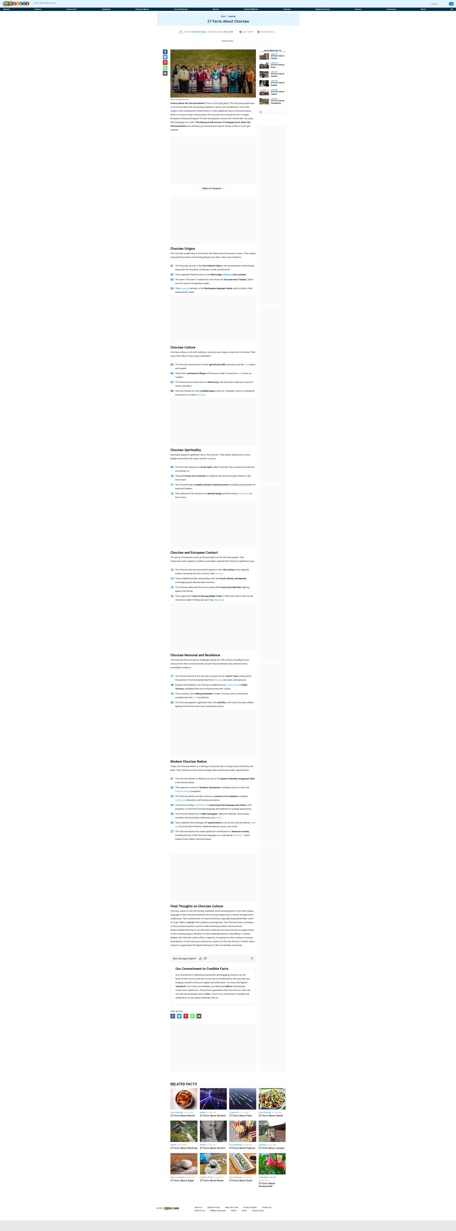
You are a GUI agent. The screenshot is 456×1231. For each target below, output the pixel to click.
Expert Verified (247, 32)
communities (232, 685)
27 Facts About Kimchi (182, 1115)
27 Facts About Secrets (212, 1148)
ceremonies (244, 493)
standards (181, 986)
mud (239, 373)
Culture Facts (227, 41)
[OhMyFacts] (16, 4)
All (452, 9)
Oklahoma (218, 600)
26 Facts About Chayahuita (277, 101)
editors (228, 986)
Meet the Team (231, 1207)
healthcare (180, 800)
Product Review (250, 1207)
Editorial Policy (213, 1207)
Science (358, 9)
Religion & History (323, 9)
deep (225, 352)
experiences (224, 937)
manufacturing (182, 791)
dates (216, 253)
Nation (193, 766)
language (185, 288)
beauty (209, 945)
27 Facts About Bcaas (212, 1180)
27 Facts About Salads (271, 1115)
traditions (209, 911)
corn (246, 364)
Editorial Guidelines (267, 32)
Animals (6, 9)
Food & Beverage (181, 9)
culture (224, 257)
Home (223, 16)
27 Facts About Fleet (240, 1115)
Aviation (38, 9)
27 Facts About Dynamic (213, 1115)
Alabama (227, 274)
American (208, 918)
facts (237, 122)
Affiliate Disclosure (218, 1210)
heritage (208, 770)
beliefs (207, 356)
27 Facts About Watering (183, 1148)
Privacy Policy (258, 1210)
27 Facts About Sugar (182, 1180)
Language (232, 16)
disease (218, 680)
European (174, 118)
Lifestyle (286, 9)
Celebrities (106, 9)
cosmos (212, 458)
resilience (186, 667)
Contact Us (266, 1207)
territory (219, 573)
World (423, 9)
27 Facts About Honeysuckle (267, 1185)
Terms (244, 1210)
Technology (391, 9)
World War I (238, 835)
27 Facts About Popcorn (242, 1148)
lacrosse (201, 394)
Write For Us (200, 1210)
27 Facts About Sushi (240, 1180)
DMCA (233, 1210)
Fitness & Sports (142, 9)
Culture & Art (71, 9)
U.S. (194, 697)
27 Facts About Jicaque (271, 1148)
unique (250, 911)
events (218, 817)
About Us (198, 1207)
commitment (200, 805)
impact (212, 557)
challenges (204, 660)
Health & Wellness (251, 9)
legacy (190, 934)
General (216, 9)
